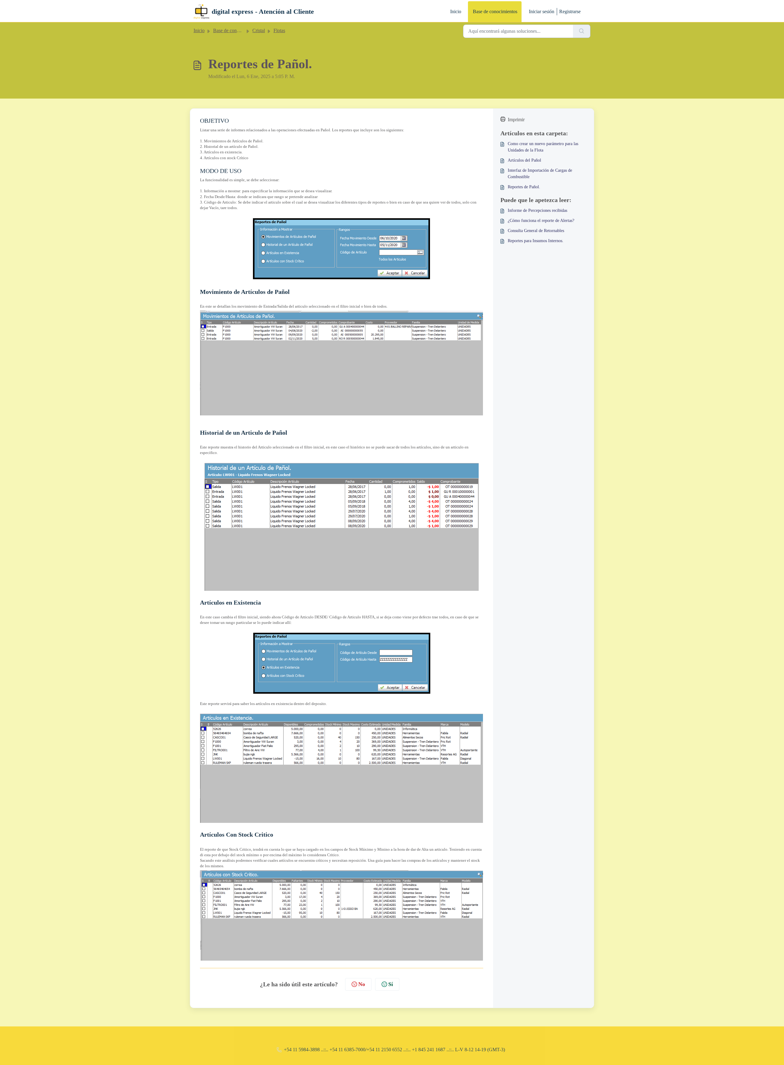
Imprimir (516, 119)
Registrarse (570, 11)
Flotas (279, 30)
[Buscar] (581, 31)
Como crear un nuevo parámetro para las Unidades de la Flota (543, 146)
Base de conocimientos (495, 11)
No (361, 984)
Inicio (455, 11)
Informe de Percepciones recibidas (537, 210)
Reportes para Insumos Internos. (536, 240)
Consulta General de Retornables (536, 230)
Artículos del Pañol (524, 160)
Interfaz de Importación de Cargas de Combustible (540, 173)
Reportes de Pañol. (524, 187)
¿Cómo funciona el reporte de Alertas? (541, 220)
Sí (390, 984)
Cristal (258, 30)
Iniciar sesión (541, 11)
